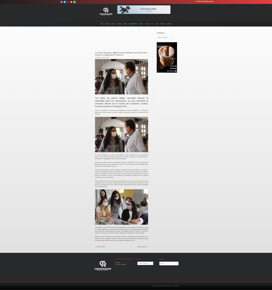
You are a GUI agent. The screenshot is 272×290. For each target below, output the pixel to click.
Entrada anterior (100, 246)
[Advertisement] (121, 42)
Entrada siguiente (142, 246)
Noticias (98, 57)
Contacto (117, 262)
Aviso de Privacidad (120, 264)
